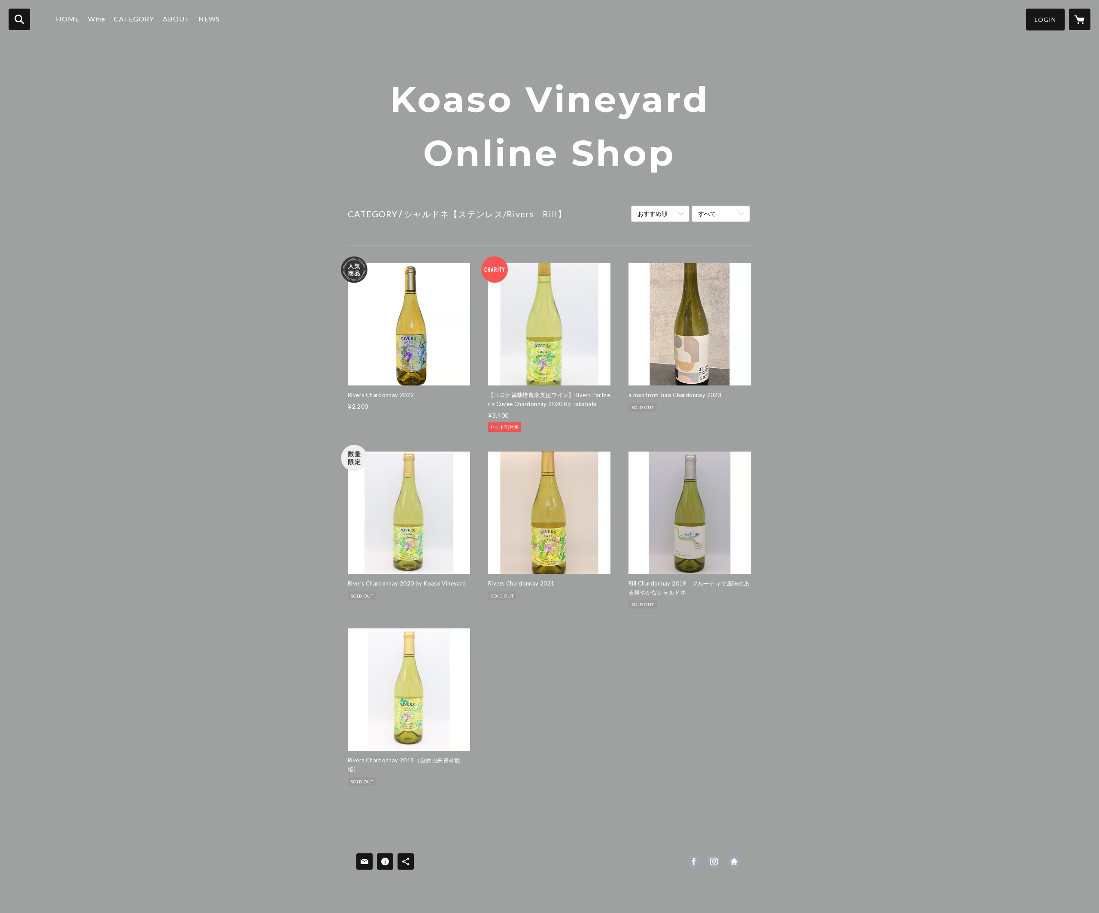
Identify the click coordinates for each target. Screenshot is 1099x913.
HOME (67, 19)
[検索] (19, 19)
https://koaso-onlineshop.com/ (734, 861)
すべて (707, 213)
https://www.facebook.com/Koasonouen (693, 861)
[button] (1045, 19)
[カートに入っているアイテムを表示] (1079, 19)
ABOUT (176, 19)
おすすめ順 (653, 213)
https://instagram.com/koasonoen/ (713, 861)
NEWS (209, 19)
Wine (96, 19)
